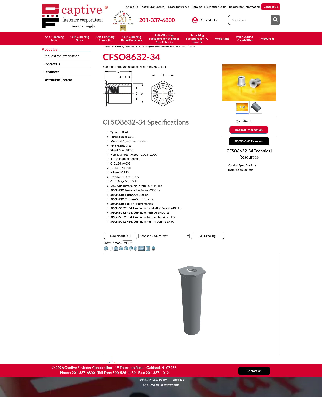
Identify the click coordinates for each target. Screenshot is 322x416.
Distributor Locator (153, 6)
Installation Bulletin (240, 169)
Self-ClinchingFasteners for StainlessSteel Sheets (164, 39)
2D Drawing (207, 236)
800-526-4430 (124, 372)
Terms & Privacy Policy (152, 379)
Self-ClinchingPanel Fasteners (131, 38)
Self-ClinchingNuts (54, 38)
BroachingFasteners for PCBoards (197, 39)
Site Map (178, 379)
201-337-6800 (157, 20)
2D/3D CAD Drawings (249, 141)
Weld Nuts (222, 38)
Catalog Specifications (242, 165)
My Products (208, 20)
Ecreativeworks (169, 384)
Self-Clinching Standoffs (122, 46)
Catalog (197, 6)
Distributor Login (215, 6)
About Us (132, 6)
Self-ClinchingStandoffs (105, 38)
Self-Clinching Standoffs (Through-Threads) (157, 46)
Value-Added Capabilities (245, 38)
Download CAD (120, 236)
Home (106, 46)
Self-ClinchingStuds (79, 38)
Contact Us (271, 6)
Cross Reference (178, 6)
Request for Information (244, 6)
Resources (267, 38)
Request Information (249, 129)
